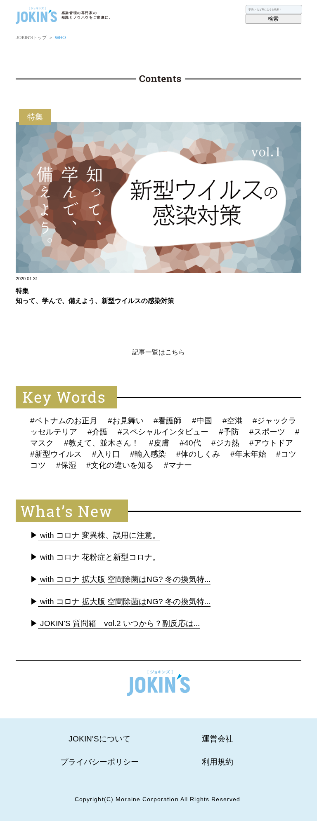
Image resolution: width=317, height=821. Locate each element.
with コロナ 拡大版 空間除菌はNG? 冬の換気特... (124, 579)
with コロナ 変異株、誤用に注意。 (99, 535)
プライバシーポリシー (99, 762)
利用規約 (217, 762)
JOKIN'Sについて (99, 738)
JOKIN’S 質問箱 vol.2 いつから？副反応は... (119, 623)
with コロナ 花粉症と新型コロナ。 (99, 557)
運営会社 (217, 738)
